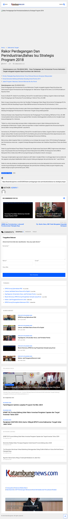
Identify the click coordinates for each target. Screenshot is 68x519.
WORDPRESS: (19, 231)
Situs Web (5, 267)
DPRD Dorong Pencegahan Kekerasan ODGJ (17, 302)
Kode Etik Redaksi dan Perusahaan (41, 489)
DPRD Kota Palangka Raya (25, 315)
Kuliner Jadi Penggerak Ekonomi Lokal (15, 299)
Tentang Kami (10, 488)
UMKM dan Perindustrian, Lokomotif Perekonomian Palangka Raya (12, 225)
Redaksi (54, 489)
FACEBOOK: (28, 231)
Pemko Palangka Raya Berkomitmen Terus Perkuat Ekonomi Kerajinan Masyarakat (27, 76)
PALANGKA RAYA (8, 368)
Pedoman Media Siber (20, 488)
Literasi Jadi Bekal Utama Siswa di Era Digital (17, 291)
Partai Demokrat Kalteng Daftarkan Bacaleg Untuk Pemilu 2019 (22, 79)
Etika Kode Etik (10, 489)
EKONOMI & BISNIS (9, 431)
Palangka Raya (9, 384)
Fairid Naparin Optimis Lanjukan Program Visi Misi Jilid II (23, 405)
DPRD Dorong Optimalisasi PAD (13, 288)
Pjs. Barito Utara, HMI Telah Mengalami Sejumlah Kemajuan (51, 225)
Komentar (6, 246)
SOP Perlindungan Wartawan (23, 489)
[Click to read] (18, 210)
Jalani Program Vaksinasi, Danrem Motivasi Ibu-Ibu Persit (20, 81)
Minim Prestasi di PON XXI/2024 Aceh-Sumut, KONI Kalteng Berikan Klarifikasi (32, 387)
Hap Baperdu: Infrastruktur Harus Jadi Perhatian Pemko (20, 294)
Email (37, 260)
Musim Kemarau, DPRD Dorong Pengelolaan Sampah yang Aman (23, 297)
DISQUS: (35, 231)
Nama (5, 260)
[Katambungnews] (17, 6)
